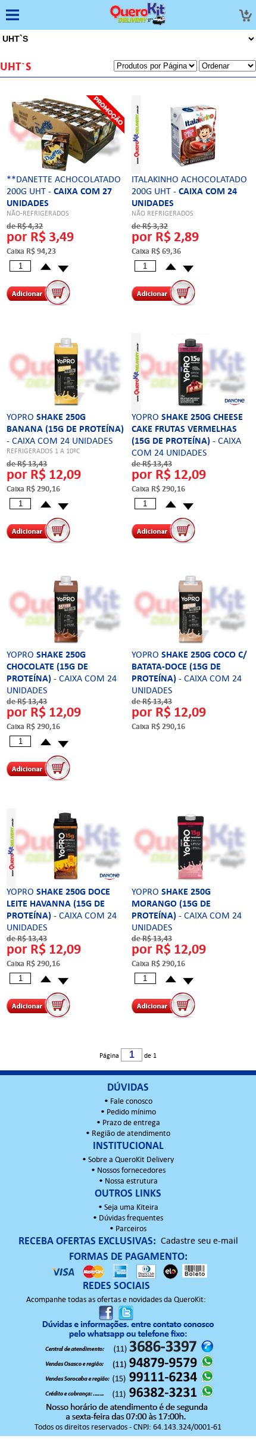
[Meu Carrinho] (245, 15)
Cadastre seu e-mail (199, 1241)
